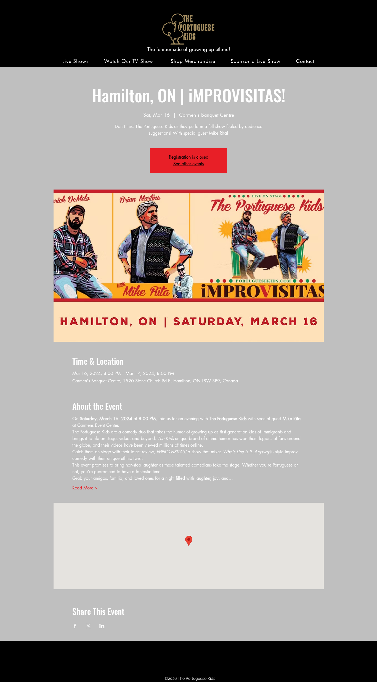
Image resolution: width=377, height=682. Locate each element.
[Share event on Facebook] (75, 626)
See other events (188, 164)
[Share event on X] (88, 626)
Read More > (84, 488)
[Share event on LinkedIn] (102, 626)
